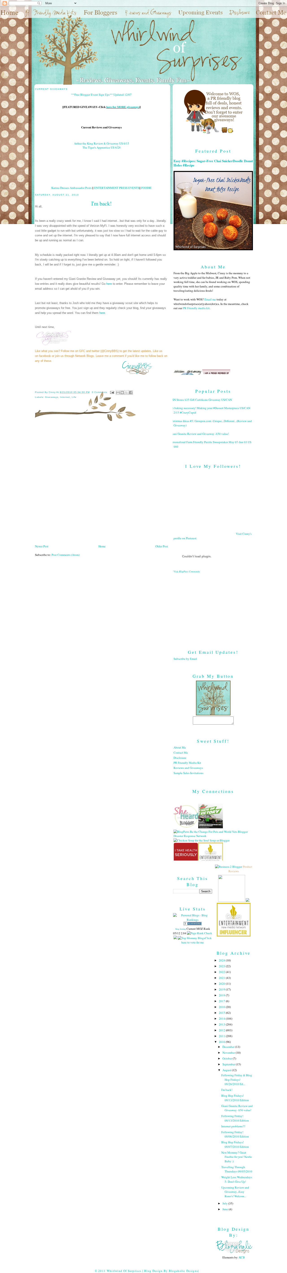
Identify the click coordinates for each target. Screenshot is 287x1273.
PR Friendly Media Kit (187, 763)
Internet (65, 397)
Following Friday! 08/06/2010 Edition (235, 1134)
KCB (242, 1257)
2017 (222, 1001)
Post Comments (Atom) (66, 555)
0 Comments (99, 392)
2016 (222, 1007)
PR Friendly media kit (196, 308)
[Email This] (118, 392)
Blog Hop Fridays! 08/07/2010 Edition (235, 1144)
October (227, 1058)
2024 (222, 960)
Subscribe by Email (185, 659)
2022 (222, 972)
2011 (222, 1036)
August (227, 1070)
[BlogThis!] (122, 392)
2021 (222, 978)
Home (102, 546)
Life (74, 397)
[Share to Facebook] (130, 392)
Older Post (161, 546)
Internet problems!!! (233, 1126)
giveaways (51, 397)
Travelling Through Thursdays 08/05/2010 (236, 1169)
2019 (222, 989)
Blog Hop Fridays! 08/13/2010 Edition (235, 1098)
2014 (222, 1018)
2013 (222, 1024)
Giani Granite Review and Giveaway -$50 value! (199, 434)
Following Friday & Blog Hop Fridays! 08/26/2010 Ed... (236, 1079)
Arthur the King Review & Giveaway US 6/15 (101, 143)
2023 (222, 966)
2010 (222, 1042)
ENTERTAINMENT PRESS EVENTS (116, 188)
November (229, 1053)
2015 (222, 1013)
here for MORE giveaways (122, 107)
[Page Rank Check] (199, 933)
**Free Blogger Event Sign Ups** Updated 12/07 (101, 95)
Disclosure (180, 758)
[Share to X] (126, 392)
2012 (222, 1030)
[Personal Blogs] (193, 924)
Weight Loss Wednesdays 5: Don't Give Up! (236, 1179)
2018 (222, 995)
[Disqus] (101, 484)
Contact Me (181, 753)
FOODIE (146, 188)
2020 (222, 984)
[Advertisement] (213, 608)
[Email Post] (112, 392)
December (228, 1047)
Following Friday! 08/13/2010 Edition (235, 1118)
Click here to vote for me (196, 940)
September (229, 1064)
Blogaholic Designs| (184, 1271)
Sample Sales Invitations (188, 773)
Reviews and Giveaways (188, 768)
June (225, 1209)
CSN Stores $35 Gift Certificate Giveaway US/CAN (201, 400)
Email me (210, 299)
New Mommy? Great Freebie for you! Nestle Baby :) (236, 1156)
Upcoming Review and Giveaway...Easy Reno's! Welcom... (235, 1191)
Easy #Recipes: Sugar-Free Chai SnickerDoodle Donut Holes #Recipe (213, 163)
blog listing (180, 928)
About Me (180, 747)
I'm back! (226, 1090)
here (109, 283)
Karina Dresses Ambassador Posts (71, 188)
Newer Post (41, 546)
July (225, 1203)
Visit (187, 571)
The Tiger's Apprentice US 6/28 (102, 147)
